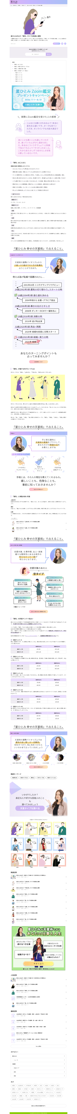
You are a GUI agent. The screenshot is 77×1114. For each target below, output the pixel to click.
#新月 (35, 1085)
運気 (15, 1072)
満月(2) (32, 777)
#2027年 (29, 1099)
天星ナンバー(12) (51, 777)
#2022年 (14, 1096)
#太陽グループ (59, 1089)
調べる (48, 54)
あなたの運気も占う (38, 767)
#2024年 (59, 1096)
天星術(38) (14, 777)
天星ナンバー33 (18, 77)
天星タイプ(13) (24, 777)
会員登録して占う (38, 361)
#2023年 (52, 1096)
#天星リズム (25, 1092)
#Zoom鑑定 (40, 1092)
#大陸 (52, 1085)
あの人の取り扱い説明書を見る (38, 611)
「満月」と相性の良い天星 (19, 68)
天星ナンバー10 (18, 75)
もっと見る (38, 1046)
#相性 (32, 1092)
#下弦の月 (28, 1085)
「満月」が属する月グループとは (21, 66)
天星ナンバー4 (18, 72)
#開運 (20, 1096)
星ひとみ (14, 1056)
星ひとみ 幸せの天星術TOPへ (38, 1106)
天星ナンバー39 (18, 79)
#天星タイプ (37, 1099)
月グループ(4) (41, 777)
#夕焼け (26, 1089)
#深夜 (32, 1089)
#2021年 (58, 1092)
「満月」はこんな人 (18, 64)
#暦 (26, 1096)
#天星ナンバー (15, 1092)
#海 (58, 1085)
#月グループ (40, 1089)
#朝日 (13, 1089)
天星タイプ (16, 1068)
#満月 (13, 1085)
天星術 (13, 1064)
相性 (15, 1076)
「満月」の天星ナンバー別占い (20, 70)
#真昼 (19, 1089)
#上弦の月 (20, 1085)
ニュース (16, 1060)
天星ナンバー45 (18, 81)
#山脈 (46, 1085)
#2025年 (14, 1099)
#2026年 (21, 1099)
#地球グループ (49, 1089)
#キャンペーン (49, 1092)
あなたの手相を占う (38, 489)
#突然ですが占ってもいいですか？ (38, 1096)
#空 (41, 1085)
